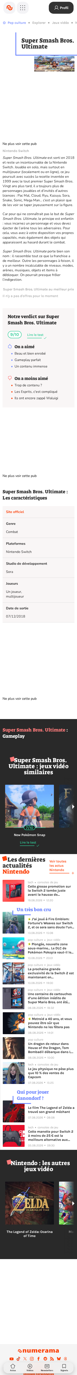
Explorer (39, 23)
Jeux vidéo (60, 23)
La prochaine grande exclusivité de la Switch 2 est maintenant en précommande (51, 973)
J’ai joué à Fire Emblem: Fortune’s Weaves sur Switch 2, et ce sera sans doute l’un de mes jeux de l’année (50, 923)
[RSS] (52, 1358)
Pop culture (17, 23)
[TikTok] (18, 1358)
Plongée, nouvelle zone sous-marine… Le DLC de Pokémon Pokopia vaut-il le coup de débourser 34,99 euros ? (49, 948)
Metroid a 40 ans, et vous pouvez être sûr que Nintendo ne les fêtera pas (50, 1023)
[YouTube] (11, 1358)
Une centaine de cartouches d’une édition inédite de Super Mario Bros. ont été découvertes (50, 998)
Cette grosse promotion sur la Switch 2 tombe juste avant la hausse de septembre (49, 890)
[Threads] (65, 1358)
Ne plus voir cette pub (20, 143)
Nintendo (16, 872)
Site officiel (15, 512)
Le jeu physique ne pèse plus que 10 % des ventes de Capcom (51, 1073)
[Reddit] (45, 1358)
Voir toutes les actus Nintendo (57, 865)
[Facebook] (38, 1358)
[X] (25, 1358)
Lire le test (35, 335)
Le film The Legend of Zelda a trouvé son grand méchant (51, 1110)
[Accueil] (9, 8)
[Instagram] (31, 1358)
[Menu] (23, 8)
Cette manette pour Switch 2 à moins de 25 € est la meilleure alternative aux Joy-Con (50, 1135)
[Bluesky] (58, 1358)
